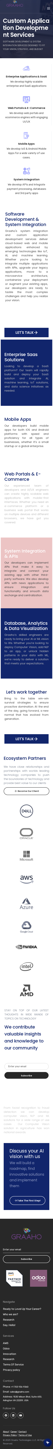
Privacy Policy (10, 1435)
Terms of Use (25, 1435)
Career (14, 1432)
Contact (23, 1432)
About (6, 1432)
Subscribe (26, 1259)
